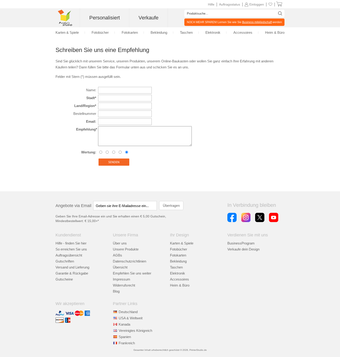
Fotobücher (178, 249)
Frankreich (127, 343)
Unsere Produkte (126, 249)
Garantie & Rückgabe (72, 273)
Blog (116, 291)
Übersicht (120, 267)
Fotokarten (178, 255)
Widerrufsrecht (124, 285)
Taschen (176, 267)
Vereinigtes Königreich (135, 331)
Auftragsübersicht (69, 255)
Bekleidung (178, 261)
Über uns (120, 243)
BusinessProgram (241, 243)
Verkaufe (148, 18)
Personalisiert (104, 18)
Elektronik (177, 273)
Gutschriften (65, 261)
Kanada (124, 324)
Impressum (121, 279)
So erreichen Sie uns (71, 249)
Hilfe (211, 4)
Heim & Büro (179, 285)
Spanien (125, 337)
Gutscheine (64, 279)
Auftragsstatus (229, 4)
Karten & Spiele (181, 243)
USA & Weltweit (130, 318)
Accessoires (179, 279)
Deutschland (128, 312)
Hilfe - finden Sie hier (71, 243)
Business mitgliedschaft (257, 22)
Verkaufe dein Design (243, 249)
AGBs (117, 255)
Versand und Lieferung (72, 267)
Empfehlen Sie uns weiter (132, 273)
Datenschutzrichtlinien (129, 261)
